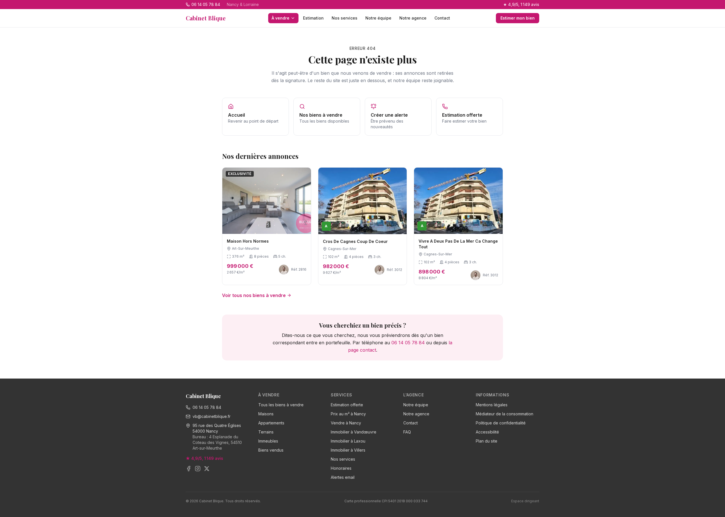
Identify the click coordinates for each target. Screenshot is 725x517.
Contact (442, 18)
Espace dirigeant (525, 501)
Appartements (271, 422)
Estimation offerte (347, 404)
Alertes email (343, 477)
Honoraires (341, 468)
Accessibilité (487, 432)
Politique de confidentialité (501, 422)
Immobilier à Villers (348, 450)
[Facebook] (188, 468)
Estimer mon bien (517, 18)
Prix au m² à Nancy (348, 413)
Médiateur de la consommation (504, 413)
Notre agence (413, 18)
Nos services (344, 18)
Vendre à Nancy (346, 422)
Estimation (313, 18)
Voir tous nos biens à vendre (254, 295)
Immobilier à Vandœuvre (353, 432)
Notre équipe (378, 18)
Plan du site (486, 441)
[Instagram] (198, 468)
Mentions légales (492, 404)
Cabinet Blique (206, 18)
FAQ (407, 432)
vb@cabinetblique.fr (212, 416)
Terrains (266, 432)
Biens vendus (270, 450)
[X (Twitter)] (207, 468)
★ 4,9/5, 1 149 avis (521, 4)
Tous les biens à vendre (281, 404)
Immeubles (268, 441)
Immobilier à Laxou (348, 441)
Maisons (266, 413)
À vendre (280, 18)
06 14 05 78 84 (408, 342)
